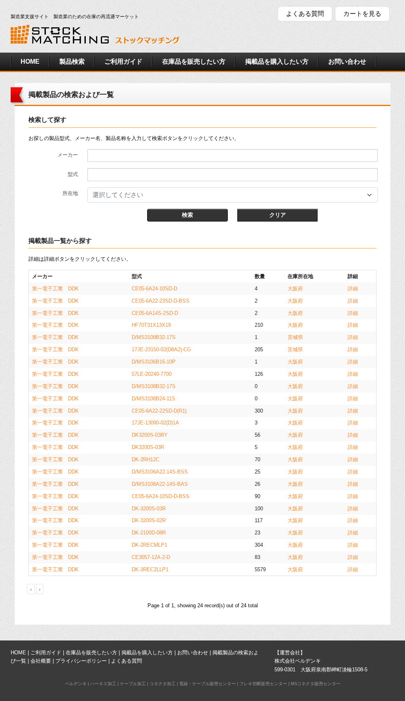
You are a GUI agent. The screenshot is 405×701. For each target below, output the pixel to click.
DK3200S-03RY (150, 435)
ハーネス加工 (103, 683)
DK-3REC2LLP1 (150, 569)
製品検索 (72, 61)
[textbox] (228, 195)
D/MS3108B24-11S (153, 399)
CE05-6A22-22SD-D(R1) (159, 411)
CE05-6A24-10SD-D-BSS (160, 496)
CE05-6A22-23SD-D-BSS (160, 301)
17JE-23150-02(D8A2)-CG (161, 349)
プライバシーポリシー (81, 661)
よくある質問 (305, 13)
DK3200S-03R (148, 447)
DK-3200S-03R (149, 509)
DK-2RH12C (145, 459)
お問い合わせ (347, 61)
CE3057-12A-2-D (151, 557)
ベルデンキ (76, 683)
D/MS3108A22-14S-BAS (160, 484)
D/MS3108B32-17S (154, 337)
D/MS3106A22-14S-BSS (160, 472)
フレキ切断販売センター (263, 683)
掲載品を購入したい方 (276, 61)
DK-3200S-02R (149, 520)
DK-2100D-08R (149, 533)
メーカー (67, 155)
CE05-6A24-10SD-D (154, 289)
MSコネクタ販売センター (316, 683)
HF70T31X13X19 (151, 325)
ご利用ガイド (123, 61)
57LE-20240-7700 (152, 374)
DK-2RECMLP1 (149, 545)
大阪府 (295, 289)
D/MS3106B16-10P (154, 362)
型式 (73, 174)
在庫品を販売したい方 (193, 61)
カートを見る (362, 13)
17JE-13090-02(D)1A (155, 423)
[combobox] (232, 195)
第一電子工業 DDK (55, 289)
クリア (277, 215)
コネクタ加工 (163, 683)
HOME (30, 61)
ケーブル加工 (133, 683)
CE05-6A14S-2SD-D (155, 313)
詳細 (353, 289)
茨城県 (295, 337)
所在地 (70, 193)
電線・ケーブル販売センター (207, 683)
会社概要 (40, 661)
